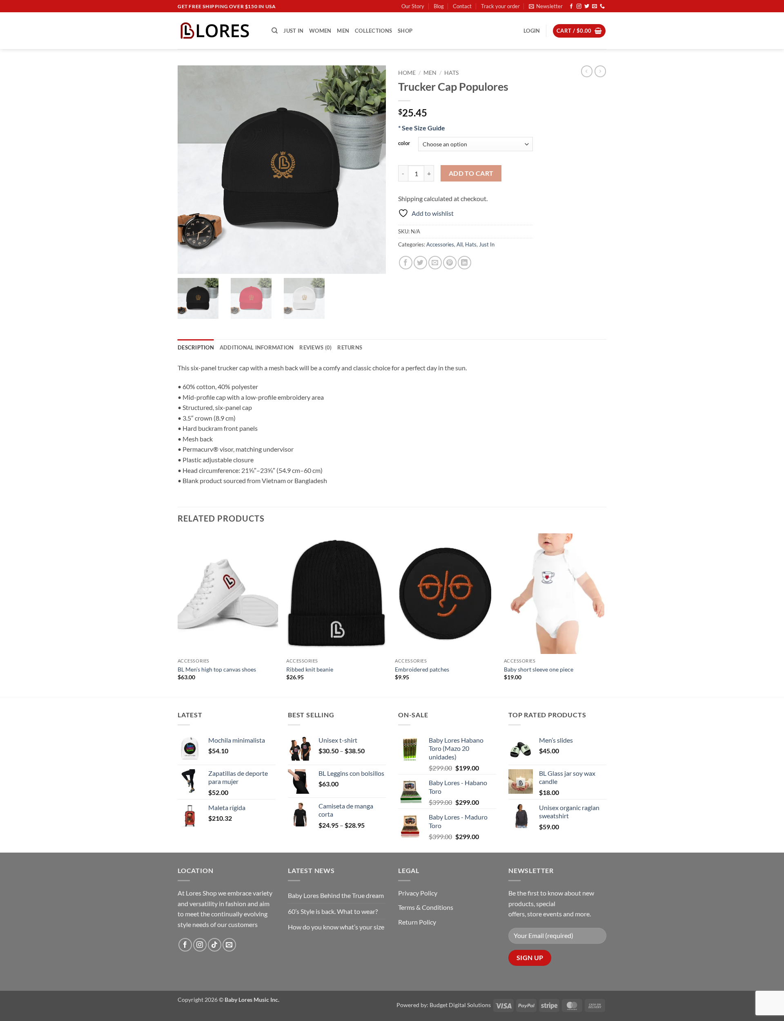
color (404, 143)
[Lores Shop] (218, 30)
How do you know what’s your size (336, 927)
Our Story (412, 6)
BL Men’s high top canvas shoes (217, 669)
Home (407, 72)
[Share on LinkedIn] (464, 262)
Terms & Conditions (425, 907)
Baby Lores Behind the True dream (336, 895)
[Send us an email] (594, 6)
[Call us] (602, 6)
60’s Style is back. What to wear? (333, 911)
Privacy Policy (417, 893)
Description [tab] (196, 347)
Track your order (500, 6)
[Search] (275, 30)
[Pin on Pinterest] (450, 262)
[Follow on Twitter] (586, 6)
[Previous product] (600, 71)
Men (343, 30)
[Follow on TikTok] (214, 945)
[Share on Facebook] (405, 262)
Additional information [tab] (257, 347)
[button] (546, 6)
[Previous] (178, 614)
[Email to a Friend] (435, 262)
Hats (451, 72)
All (460, 244)
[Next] (604, 614)
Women (320, 30)
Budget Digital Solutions (460, 1004)
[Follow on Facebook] (571, 6)
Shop (405, 30)
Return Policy (417, 922)
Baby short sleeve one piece (538, 669)
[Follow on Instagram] (579, 6)
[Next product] (586, 71)
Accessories (440, 244)
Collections (373, 30)
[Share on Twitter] (420, 262)
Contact (462, 6)
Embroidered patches (422, 669)
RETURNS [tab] (349, 347)
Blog (439, 6)
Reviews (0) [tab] (315, 347)
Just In (293, 30)
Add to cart (471, 173)
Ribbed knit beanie (309, 669)
